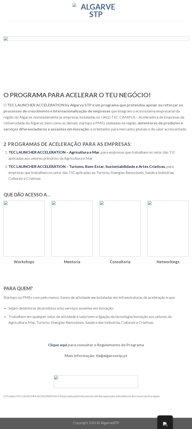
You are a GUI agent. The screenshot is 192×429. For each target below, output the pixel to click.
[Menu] (6, 10)
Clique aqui (57, 344)
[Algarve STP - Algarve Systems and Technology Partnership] (96, 10)
